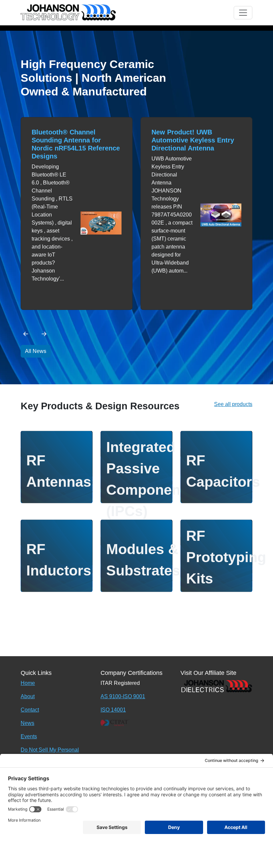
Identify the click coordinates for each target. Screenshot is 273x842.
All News (35, 351)
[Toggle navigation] (243, 12)
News (27, 723)
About (28, 696)
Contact (30, 710)
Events (29, 736)
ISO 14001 (113, 710)
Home (28, 683)
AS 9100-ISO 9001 (123, 696)
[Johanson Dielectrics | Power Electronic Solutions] (216, 686)
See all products (233, 404)
